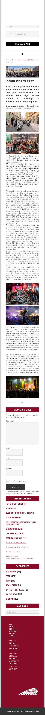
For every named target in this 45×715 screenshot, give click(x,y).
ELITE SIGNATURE (14, 517)
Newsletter (12, 585)
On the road (12, 594)
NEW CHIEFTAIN (16, 543)
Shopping (10, 599)
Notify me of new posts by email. (17, 481)
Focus (9, 576)
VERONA (16, 538)
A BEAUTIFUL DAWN (14, 529)
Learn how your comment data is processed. (22, 492)
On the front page (15, 590)
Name (8, 448)
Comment (10, 421)
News (8, 580)
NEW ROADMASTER (17, 547)
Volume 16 (11, 508)
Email (8, 458)
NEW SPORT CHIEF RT (13, 552)
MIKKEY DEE (21, 523)
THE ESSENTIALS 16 (15, 533)
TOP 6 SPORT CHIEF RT (16, 504)
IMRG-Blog (20, 711)
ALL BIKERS (19, 403)
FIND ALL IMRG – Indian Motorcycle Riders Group (14, 630)
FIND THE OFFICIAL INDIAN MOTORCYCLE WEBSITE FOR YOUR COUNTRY (14, 661)
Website (9, 469)
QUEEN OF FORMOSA (20, 513)
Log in (37, 711)
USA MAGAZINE (23, 44)
